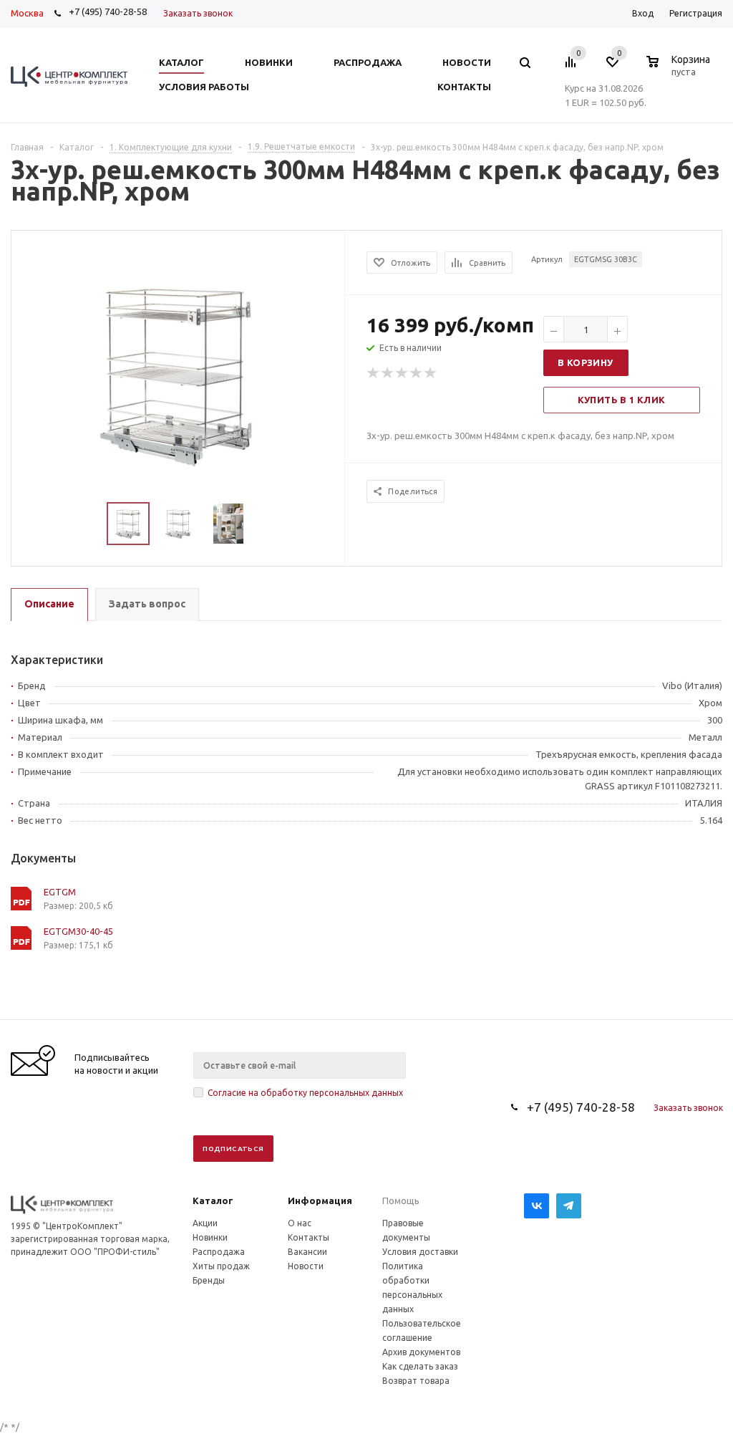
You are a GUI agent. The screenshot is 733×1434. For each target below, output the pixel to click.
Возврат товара (416, 1380)
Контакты (308, 1237)
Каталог (213, 1200)
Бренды (209, 1280)
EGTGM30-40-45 (78, 931)
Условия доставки (420, 1251)
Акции (205, 1223)
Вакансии (307, 1251)
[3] (402, 373)
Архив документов (421, 1352)
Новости (306, 1266)
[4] (416, 373)
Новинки (210, 1237)
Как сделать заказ (420, 1366)
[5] (431, 373)
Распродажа (219, 1251)
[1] (373, 373)
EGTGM (60, 892)
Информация (320, 1200)
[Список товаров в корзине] (680, 69)
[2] (388, 373)
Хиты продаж (221, 1266)
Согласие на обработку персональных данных (305, 1092)
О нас (299, 1223)
